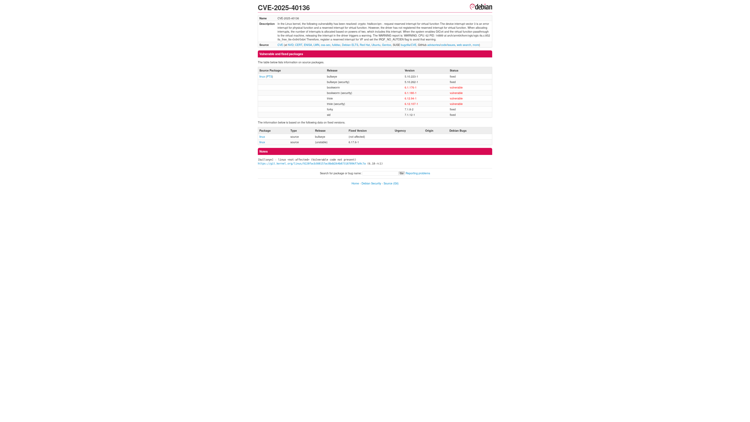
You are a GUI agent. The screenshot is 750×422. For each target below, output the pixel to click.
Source (388, 183)
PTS (269, 76)
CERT (298, 45)
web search (464, 45)
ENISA (308, 45)
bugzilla (405, 45)
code (444, 45)
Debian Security (371, 183)
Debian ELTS (350, 45)
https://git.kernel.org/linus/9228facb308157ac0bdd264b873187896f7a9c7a (312, 163)
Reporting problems (418, 173)
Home (355, 183)
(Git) (396, 183)
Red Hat (365, 45)
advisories (433, 45)
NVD (291, 45)
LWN (316, 45)
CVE (280, 45)
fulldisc (336, 45)
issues (451, 45)
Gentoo (386, 45)
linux (262, 76)
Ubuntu (375, 45)
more (476, 45)
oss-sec (325, 45)
